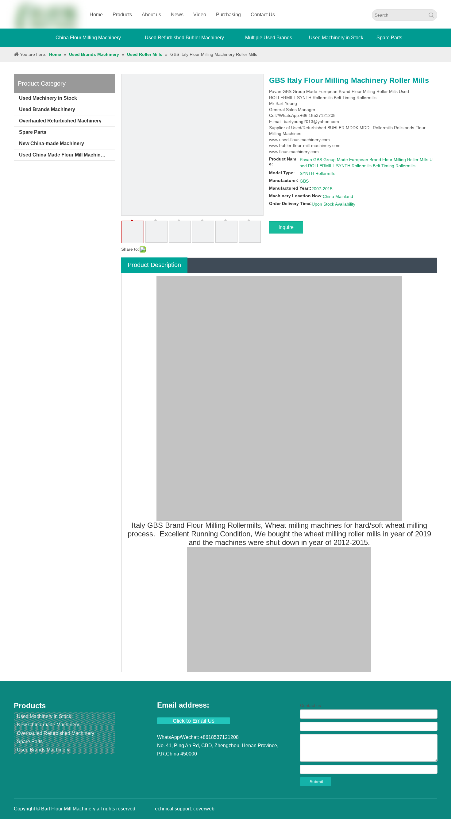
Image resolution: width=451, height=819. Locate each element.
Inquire (286, 227)
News (177, 14)
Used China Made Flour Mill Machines (62, 154)
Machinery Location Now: (296, 195)
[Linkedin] (173, 765)
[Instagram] (206, 765)
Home (96, 14)
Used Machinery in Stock (48, 98)
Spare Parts (32, 132)
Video (199, 14)
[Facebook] (162, 765)
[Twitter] (184, 765)
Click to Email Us (193, 721)
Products (122, 14)
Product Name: (282, 161)
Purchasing (228, 14)
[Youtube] (195, 765)
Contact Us (263, 14)
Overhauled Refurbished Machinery (60, 120)
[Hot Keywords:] (431, 15)
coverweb (203, 808)
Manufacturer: (284, 180)
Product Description (154, 264)
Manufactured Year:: (290, 188)
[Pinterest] (217, 765)
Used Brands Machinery (47, 109)
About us (151, 14)
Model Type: (282, 172)
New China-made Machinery (51, 143)
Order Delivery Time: (290, 203)
